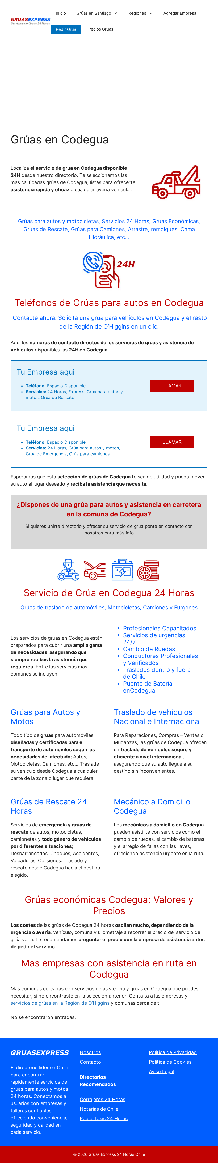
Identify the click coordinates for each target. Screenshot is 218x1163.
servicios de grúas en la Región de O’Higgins (60, 1003)
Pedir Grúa (66, 29)
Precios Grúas (100, 29)
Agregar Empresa (180, 13)
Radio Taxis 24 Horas (104, 1118)
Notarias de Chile (99, 1109)
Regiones (137, 13)
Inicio (61, 13)
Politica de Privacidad (173, 1052)
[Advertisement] (109, 82)
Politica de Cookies (170, 1062)
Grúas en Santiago (94, 13)
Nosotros (90, 1052)
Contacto (90, 1062)
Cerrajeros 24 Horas (102, 1099)
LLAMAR (172, 385)
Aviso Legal (161, 1071)
